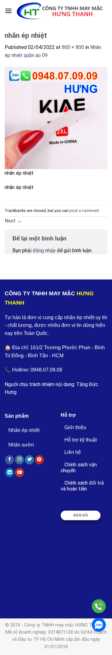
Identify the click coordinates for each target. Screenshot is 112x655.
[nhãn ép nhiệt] (56, 118)
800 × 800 (73, 47)
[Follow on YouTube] (19, 472)
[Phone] (99, 606)
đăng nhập (44, 250)
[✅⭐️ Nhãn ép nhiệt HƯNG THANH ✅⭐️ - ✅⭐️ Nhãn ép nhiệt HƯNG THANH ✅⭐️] (60, 11)
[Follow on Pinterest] (39, 459)
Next (13, 221)
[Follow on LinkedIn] (9, 472)
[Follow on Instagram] (19, 459)
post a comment (84, 210)
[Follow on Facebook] (9, 459)
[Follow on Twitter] (29, 459)
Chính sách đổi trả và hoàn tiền (82, 486)
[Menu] (8, 10)
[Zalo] (99, 625)
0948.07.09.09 (46, 369)
